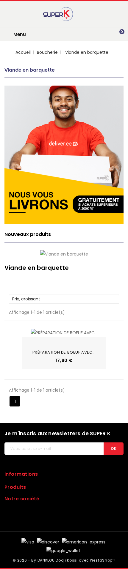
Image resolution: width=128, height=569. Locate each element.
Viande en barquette (29, 70)
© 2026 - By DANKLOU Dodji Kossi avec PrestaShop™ (64, 560)
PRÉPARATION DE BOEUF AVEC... (64, 352)
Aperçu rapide (30, 332)
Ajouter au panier (30, 341)
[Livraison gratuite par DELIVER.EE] (64, 155)
